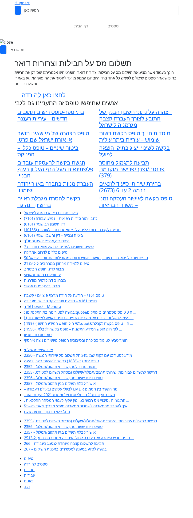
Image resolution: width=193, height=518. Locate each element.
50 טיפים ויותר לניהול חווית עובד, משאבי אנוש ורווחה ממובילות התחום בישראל (86, 257)
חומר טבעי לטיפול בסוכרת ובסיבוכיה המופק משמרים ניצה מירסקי (76, 340)
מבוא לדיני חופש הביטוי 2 (44, 269)
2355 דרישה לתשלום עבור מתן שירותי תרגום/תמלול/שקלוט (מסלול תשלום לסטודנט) (90, 372)
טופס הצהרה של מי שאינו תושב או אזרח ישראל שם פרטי (53, 136)
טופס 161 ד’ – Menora (42, 306)
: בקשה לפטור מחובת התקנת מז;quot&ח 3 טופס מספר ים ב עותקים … (80, 312)
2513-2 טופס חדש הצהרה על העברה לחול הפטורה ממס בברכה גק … (79, 437)
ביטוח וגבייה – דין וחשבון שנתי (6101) (53, 235)
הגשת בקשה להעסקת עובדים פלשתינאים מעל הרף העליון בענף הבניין (55, 169)
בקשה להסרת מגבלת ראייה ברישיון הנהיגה (48, 201)
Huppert (22, 2)
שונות (28, 481)
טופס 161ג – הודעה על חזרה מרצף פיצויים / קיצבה (64, 295)
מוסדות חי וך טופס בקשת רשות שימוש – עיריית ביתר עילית (134, 136)
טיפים (28, 458)
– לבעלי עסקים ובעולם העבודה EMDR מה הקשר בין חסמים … (73, 389)
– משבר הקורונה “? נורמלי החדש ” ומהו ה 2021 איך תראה (69, 394)
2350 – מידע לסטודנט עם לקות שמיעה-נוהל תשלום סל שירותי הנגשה (78, 355)
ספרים (29, 469)
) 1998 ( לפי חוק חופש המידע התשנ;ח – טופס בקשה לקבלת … (73, 329)
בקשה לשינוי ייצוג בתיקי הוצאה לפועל (134, 151)
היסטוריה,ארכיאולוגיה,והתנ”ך (47, 241)
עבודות (29, 475)
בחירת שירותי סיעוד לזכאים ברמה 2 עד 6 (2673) (130, 187)
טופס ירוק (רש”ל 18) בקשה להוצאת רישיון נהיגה (61, 361)
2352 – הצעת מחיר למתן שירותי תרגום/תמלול (60, 366)
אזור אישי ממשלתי (38, 349)
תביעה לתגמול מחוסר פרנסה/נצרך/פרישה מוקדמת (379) (132, 169)
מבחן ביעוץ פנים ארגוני (42, 286)
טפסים (113, 26)
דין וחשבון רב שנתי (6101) (44, 224)
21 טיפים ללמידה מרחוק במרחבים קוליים (56, 263)
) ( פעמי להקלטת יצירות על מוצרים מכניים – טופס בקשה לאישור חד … (79, 317)
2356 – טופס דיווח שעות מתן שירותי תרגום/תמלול (63, 377)
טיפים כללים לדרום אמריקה (45, 252)
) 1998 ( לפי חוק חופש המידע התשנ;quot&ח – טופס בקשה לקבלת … (78, 323)
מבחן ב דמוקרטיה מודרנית (45, 280)
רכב (27, 486)
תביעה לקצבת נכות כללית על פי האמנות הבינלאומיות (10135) (72, 229)
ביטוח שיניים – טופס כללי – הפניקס (48, 151)
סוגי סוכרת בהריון (38, 334)
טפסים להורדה (35, 464)
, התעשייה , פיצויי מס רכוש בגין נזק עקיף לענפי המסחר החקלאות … (76, 400)
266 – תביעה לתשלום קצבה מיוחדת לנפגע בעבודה (64, 443)
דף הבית (81, 26)
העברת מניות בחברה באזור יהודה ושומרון (55, 187)
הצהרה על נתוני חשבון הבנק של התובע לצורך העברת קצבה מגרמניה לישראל (135, 118)
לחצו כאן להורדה (44, 94)
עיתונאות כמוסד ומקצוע (42, 274)
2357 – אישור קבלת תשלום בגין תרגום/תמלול (60, 383)
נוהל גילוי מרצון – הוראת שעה (47, 411)
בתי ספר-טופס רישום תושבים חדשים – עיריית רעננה (50, 115)
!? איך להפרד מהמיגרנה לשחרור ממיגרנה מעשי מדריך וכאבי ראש (75, 406)
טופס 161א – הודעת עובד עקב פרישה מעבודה (60, 301)
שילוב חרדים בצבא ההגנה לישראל (51, 212)
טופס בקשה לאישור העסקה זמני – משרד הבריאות (135, 201)
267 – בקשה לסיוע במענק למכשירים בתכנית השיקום (65, 449)
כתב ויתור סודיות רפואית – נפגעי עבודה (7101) (60, 218)
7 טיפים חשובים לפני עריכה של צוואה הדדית (59, 246)
